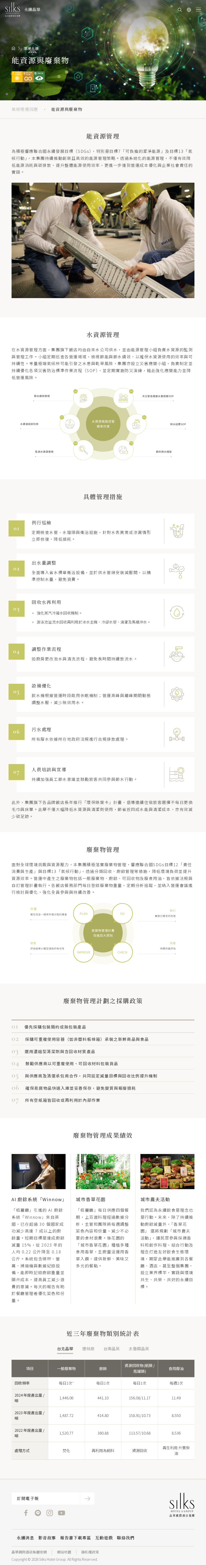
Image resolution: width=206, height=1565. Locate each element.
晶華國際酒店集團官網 (29, 1551)
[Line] (37, 1512)
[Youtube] (61, 1512)
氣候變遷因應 (25, 109)
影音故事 (47, 1538)
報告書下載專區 (75, 1538)
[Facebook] (26, 1512)
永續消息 (25, 1538)
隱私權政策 (90, 1551)
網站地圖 (64, 1551)
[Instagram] (49, 1512)
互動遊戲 (104, 1538)
